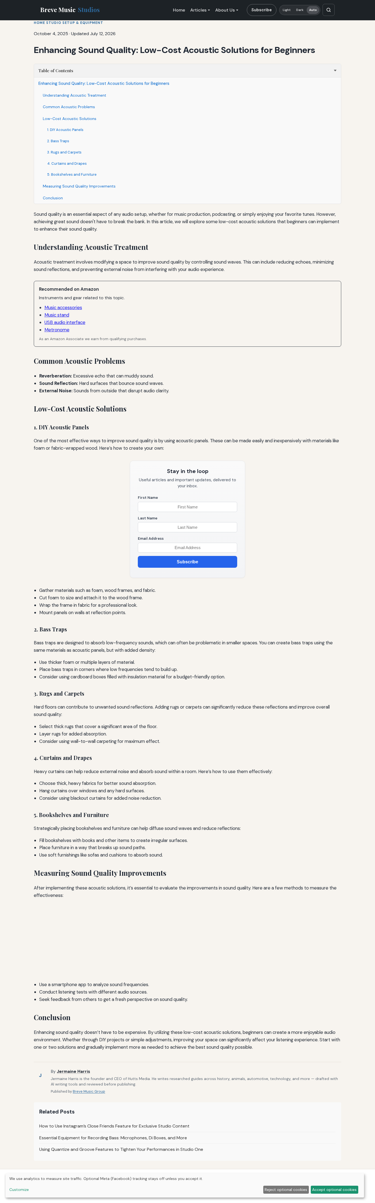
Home (179, 10)
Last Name (147, 518)
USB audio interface (64, 322)
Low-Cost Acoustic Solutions (69, 118)
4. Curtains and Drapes (67, 163)
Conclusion (53, 197)
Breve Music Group (89, 1091)
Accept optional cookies (334, 1189)
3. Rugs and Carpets (64, 152)
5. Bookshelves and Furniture (72, 174)
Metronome (56, 330)
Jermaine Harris (73, 1071)
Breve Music (70, 9)
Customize (19, 1189)
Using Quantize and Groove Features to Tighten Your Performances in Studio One (121, 1149)
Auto (313, 10)
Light (287, 10)
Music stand (56, 315)
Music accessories (63, 307)
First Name (148, 497)
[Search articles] (329, 10)
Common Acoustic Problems (69, 106)
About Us (225, 10)
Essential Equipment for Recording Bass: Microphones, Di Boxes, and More (113, 1138)
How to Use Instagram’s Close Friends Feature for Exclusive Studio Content (114, 1126)
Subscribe (261, 10)
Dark (300, 10)
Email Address (151, 538)
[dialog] (184, 1185)
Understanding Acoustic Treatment (74, 95)
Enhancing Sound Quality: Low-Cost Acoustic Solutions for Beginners (103, 83)
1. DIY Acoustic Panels (65, 129)
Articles (198, 10)
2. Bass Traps (58, 141)
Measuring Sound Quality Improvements (79, 186)
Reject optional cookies (286, 1189)
